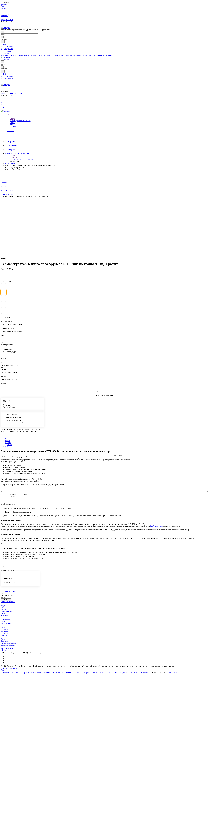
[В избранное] (2, 271)
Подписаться (6, 599)
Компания (4, 615)
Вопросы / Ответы (8, 645)
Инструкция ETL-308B (18, 494)
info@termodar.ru (11, 163)
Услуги (3, 606)
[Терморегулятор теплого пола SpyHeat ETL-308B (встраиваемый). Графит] (136, 227)
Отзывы (8, 447)
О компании (5, 619)
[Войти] (2, 100)
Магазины (4, 631)
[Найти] (3, 41)
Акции (3, 608)
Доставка (8, 445)
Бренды (4, 609)
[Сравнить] (2, 274)
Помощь (4, 635)
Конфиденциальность (9, 668)
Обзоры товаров (7, 611)
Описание (9, 439)
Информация (6, 623)
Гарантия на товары (8, 643)
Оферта (3, 670)
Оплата (8, 443)
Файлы (7, 441)
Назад (12, 117)
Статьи (3, 613)
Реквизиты (5, 633)
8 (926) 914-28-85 (7, 20)
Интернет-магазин (8, 602)
